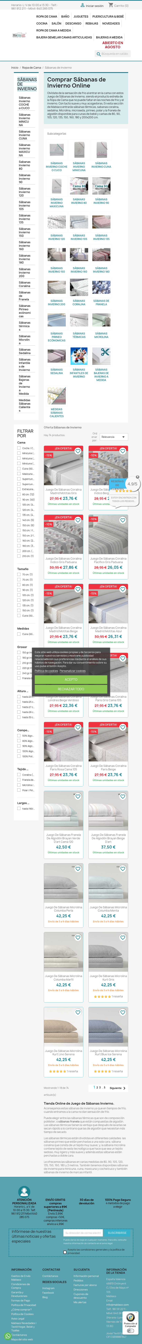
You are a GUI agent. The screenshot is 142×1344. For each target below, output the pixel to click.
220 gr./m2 (28, 668)
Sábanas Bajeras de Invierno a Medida (24, 385)
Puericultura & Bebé (108, 16)
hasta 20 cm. (28, 696)
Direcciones (81, 1289)
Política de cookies (46, 671)
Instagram (48, 1288)
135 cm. (28, 515)
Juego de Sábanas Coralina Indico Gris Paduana (64, 560)
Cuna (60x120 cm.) (28, 468)
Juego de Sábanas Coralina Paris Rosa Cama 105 (64, 767)
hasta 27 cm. (28, 707)
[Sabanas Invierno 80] (79, 185)
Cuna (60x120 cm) (28, 615)
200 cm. (28, 551)
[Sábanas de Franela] (101, 287)
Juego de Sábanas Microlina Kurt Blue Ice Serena (108, 1052)
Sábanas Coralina (24, 284)
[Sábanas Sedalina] (57, 356)
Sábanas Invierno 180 (24, 259)
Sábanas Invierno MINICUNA (24, 120)
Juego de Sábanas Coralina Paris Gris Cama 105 (108, 698)
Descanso (73, 23)
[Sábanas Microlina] (101, 320)
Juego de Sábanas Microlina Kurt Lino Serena (63, 1052)
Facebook (48, 1292)
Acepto (71, 679)
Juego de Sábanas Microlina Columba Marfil (63, 977)
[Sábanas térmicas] (79, 320)
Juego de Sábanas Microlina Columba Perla (63, 909)
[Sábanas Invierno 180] (101, 254)
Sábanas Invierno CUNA (24, 135)
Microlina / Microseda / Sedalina (28, 785)
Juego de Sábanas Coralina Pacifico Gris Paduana (108, 560)
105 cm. (28, 504)
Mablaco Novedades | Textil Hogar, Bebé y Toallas (23, 1326)
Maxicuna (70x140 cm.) (28, 474)
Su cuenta (82, 1270)
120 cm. (28, 510)
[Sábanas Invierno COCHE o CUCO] (57, 149)
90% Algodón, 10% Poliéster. (28, 746)
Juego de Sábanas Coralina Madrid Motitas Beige (64, 629)
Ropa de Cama (46, 16)
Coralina (28, 774)
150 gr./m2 (28, 652)
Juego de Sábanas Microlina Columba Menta (108, 909)
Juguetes (81, 16)
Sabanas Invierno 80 (24, 165)
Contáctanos (19, 1335)
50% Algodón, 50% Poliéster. (28, 735)
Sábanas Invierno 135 (24, 219)
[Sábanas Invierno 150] (57, 254)
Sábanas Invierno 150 (24, 232)
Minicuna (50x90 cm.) (28, 458)
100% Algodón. (28, 751)
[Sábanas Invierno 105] (79, 222)
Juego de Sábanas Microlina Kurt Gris (108, 977)
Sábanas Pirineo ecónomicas (25, 311)
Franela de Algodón (28, 678)
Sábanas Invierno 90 (24, 178)
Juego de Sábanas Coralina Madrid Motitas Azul (108, 629)
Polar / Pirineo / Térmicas (28, 790)
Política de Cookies (22, 1314)
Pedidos (78, 1280)
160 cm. (28, 540)
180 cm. (28, 545)
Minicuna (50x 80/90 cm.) (28, 463)
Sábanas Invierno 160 (24, 245)
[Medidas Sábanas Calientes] (57, 395)
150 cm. (28, 525)
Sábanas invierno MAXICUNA (24, 150)
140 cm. (28, 520)
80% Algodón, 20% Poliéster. (28, 741)
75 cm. (27, 579)
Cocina (41, 23)
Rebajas (92, 23)
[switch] (130, 1331)
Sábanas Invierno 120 (24, 192)
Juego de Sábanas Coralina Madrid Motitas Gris (64, 491)
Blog (45, 1297)
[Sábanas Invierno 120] (57, 222)
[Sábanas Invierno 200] (57, 287)
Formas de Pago (20, 1300)
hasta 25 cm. (28, 701)
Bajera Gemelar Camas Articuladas (64, 37)
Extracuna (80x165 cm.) (28, 489)
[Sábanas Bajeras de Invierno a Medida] (101, 356)
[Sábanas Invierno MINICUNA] (79, 149)
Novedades (111, 23)
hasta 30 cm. (28, 717)
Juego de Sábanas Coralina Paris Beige (108, 767)
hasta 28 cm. (28, 712)
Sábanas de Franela (24, 295)
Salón (56, 23)
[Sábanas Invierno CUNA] (101, 149)
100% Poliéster (28, 756)
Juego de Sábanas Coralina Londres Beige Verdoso (64, 698)
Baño (65, 16)
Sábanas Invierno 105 (24, 205)
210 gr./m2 (28, 663)
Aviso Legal (17, 1318)
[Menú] (136, 1313)
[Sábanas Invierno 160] (79, 254)
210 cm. (28, 556)
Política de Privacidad (23, 1305)
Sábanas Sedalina (24, 351)
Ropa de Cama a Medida (53, 30)
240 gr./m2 (28, 673)
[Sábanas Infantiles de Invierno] (79, 356)
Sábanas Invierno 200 (24, 272)
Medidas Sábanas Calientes (24, 405)
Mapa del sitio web (22, 1339)
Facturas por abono (85, 1285)
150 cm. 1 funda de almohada (28, 530)
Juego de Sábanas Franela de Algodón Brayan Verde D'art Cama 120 (63, 838)
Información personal (86, 1276)
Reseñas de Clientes (117, 485)
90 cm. (28, 499)
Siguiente (118, 1088)
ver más (128, 504)
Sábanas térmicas (24, 326)
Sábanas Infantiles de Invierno (24, 365)
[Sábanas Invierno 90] (101, 185)
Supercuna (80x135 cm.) (28, 484)
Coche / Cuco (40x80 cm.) (28, 448)
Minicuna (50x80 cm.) (28, 453)
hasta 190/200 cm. (28, 808)
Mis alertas (80, 1302)
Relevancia (114, 437)
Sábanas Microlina (24, 339)
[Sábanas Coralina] (79, 287)
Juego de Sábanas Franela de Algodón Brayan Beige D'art (108, 838)
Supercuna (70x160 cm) (28, 479)
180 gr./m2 (28, 657)
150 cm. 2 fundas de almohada (28, 535)
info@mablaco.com (117, 1304)
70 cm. (27, 574)
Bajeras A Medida (109, 37)
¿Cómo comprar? (21, 1309)
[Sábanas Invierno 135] (101, 222)
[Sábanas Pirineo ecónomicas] (57, 320)
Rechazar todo (71, 689)
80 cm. (28, 494)
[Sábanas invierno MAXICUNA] (57, 185)
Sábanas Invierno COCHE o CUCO (24, 103)
